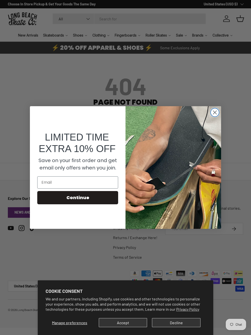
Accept (123, 322)
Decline (176, 322)
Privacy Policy (187, 309)
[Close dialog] (215, 112)
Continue (77, 197)
